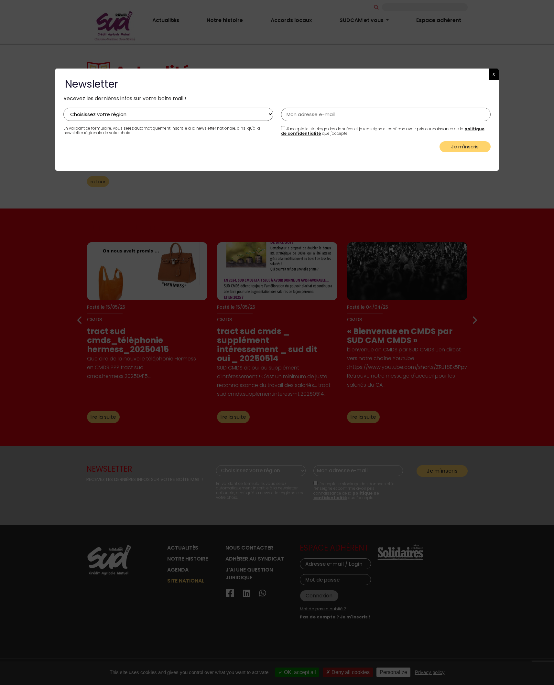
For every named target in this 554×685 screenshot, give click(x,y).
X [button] (494, 74)
